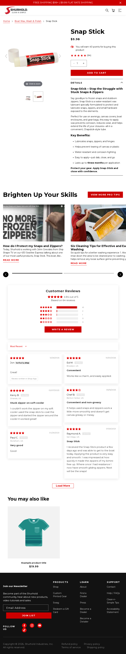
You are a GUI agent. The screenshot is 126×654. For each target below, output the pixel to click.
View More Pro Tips (105, 194)
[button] (113, 10)
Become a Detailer (85, 620)
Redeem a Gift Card (61, 611)
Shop (56, 586)
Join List (28, 615)
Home (6, 21)
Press (83, 602)
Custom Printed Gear (60, 595)
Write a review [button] (63, 329)
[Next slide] (60, 56)
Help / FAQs (113, 593)
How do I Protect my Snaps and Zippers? (33, 246)
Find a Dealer (83, 595)
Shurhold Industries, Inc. (39, 644)
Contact (111, 586)
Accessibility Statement (113, 611)
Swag (56, 602)
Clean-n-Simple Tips (113, 601)
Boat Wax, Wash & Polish (28, 21)
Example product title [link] (33, 563)
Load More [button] (63, 485)
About (83, 586)
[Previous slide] (6, 56)
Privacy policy (92, 644)
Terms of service (71, 647)
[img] (17, 358)
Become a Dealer (85, 611)
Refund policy (69, 644)
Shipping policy (96, 647)
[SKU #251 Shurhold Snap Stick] (38, 96)
